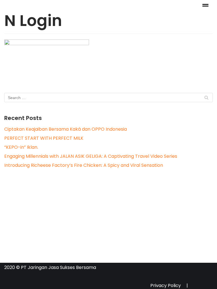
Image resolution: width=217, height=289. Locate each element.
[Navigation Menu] (205, 5)
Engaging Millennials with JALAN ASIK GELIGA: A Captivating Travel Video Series (90, 156)
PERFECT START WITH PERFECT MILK (43, 138)
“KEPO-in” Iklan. (21, 147)
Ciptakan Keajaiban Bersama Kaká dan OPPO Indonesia (65, 129)
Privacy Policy (165, 284)
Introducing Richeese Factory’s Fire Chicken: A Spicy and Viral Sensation (83, 165)
